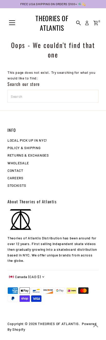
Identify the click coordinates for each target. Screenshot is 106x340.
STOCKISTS (16, 185)
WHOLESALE (18, 163)
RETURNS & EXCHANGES (28, 155)
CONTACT (15, 170)
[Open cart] (96, 23)
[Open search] (78, 23)
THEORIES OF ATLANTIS (52, 23)
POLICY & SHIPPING (24, 147)
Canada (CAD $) (28, 276)
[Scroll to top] (96, 326)
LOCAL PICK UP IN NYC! (27, 140)
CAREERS (15, 178)
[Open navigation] (12, 23)
